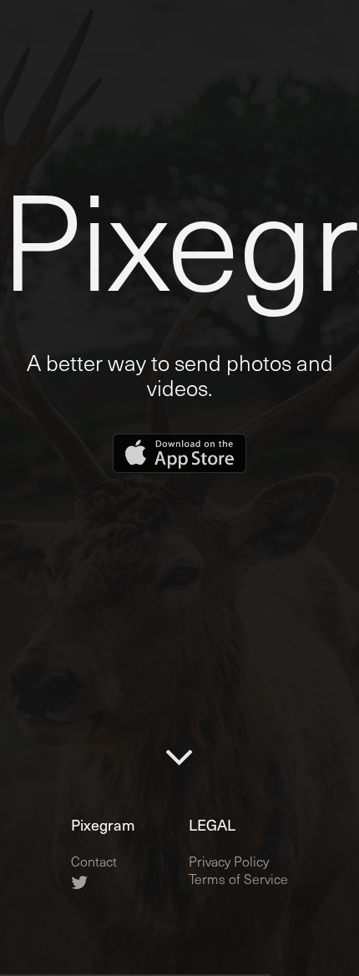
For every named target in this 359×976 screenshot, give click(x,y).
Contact (94, 861)
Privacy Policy (229, 861)
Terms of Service (238, 878)
